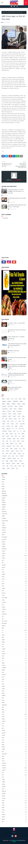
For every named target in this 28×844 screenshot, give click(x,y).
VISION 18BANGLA (17, 180)
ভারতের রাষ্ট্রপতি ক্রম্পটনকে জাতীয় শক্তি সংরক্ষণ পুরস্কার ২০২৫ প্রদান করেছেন (17, 205)
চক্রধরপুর (3, 423)
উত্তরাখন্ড (14, 413)
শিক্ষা (21, 458)
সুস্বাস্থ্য (18, 463)
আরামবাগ (15, 408)
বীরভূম (18, 446)
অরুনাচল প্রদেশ (10, 406)
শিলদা (3, 461)
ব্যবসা (3, 448)
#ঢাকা (16, 398)
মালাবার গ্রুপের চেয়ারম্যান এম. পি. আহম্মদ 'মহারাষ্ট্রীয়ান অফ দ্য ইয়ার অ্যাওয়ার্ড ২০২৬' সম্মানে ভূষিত (16, 191)
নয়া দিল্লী (22, 433)
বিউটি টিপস (11, 443)
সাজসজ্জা (16, 461)
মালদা (3, 453)
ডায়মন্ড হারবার (8, 428)
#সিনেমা (20, 398)
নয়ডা (18, 433)
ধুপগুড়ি (24, 431)
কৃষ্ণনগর (15, 418)
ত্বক (16, 428)
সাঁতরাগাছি (20, 461)
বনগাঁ (10, 441)
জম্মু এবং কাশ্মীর (22, 423)
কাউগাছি (23, 416)
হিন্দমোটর (13, 468)
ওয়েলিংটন (14, 416)
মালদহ (21, 451)
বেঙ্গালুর (22, 446)
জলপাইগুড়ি (7, 426)
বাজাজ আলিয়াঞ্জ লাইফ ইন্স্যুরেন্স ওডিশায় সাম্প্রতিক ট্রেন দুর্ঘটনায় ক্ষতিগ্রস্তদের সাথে (17, 344)
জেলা (12, 426)
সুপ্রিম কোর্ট (8, 463)
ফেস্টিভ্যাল (22, 438)
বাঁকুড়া (3, 443)
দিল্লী (14, 431)
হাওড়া (23, 465)
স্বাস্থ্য (7, 465)
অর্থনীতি (16, 406)
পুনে (19, 436)
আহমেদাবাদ (9, 411)
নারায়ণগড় (7, 436)
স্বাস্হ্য (11, 465)
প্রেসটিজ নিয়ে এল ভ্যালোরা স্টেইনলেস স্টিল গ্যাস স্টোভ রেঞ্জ (17, 381)
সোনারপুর (22, 463)
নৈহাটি (12, 436)
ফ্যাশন (3, 441)
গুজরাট (19, 421)
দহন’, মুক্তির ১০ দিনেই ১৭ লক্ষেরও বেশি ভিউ (16, 323)
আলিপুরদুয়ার (20, 408)
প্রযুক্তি (14, 438)
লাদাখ (18, 458)
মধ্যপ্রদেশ (12, 451)
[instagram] (16, 6)
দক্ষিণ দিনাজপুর (4, 431)
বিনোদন (20, 443)
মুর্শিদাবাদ (14, 453)
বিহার (14, 446)
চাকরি (8, 423)
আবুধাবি (11, 408)
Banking (4, 401)
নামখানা (3, 436)
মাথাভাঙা (17, 451)
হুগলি (17, 468)
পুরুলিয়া (23, 436)
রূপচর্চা (13, 456)
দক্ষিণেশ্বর (10, 431)
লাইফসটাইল (21, 456)
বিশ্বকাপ (3, 446)
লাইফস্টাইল (9, 458)
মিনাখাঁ (7, 453)
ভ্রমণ (3, 451)
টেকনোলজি (21, 426)
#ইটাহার (3, 398)
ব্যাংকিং (7, 448)
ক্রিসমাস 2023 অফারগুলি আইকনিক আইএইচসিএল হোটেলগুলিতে (14, 388)
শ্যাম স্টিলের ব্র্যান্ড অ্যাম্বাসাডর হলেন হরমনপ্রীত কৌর (17, 199)
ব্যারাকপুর (16, 448)
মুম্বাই (10, 453)
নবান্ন (15, 433)
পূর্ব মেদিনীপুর (9, 438)
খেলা (16, 421)
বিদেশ (16, 443)
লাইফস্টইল (3, 458)
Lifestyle (13, 403)
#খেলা (12, 398)
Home (4, 12)
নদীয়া (3, 433)
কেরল (19, 418)
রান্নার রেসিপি (4, 456)
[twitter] (14, 6)
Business (9, 401)
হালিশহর (8, 468)
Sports (23, 403)
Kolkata (8, 403)
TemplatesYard (14, 840)
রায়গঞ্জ (9, 456)
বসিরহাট (18, 441)
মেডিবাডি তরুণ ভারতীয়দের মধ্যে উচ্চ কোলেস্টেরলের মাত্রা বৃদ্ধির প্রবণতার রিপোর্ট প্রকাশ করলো (17, 374)
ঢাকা (13, 428)
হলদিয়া (19, 465)
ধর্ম (20, 431)
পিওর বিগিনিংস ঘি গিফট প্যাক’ (13, 350)
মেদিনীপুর (19, 453)
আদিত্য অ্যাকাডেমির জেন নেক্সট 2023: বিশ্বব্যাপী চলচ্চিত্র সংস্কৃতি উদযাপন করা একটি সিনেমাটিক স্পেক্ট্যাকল (17, 366)
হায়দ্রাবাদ (3, 468)
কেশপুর (23, 418)
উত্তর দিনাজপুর (19, 411)
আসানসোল (3, 411)
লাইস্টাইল (14, 458)
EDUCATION (15, 401)
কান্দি (6, 418)
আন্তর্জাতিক (20, 406)
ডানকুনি (3, 428)
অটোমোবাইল (4, 406)
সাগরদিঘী (11, 461)
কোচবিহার (3, 421)
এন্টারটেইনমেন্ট (4, 416)
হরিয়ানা (15, 465)
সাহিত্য (3, 463)
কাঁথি (3, 418)
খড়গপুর (12, 421)
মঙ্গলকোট (7, 451)
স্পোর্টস (3, 465)
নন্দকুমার (7, 433)
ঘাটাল (23, 421)
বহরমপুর (22, 441)
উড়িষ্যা (14, 411)
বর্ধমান (14, 441)
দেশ (6, 12)
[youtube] (14, 261)
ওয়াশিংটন (9, 416)
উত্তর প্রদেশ (4, 413)
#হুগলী (24, 398)
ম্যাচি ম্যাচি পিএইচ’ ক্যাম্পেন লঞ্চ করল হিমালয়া (16, 330)
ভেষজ (24, 448)
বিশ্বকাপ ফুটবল (9, 446)
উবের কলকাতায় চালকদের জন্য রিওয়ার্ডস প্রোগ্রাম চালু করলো (17, 358)
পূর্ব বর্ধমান (3, 438)
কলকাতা (19, 416)
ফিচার (18, 438)
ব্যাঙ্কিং (11, 448)
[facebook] (11, 6)
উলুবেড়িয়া (19, 413)
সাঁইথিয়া (7, 461)
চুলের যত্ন (12, 423)
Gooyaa (14, 841)
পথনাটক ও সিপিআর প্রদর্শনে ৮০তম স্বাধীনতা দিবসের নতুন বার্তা (16, 337)
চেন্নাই (17, 423)
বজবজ (7, 441)
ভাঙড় (20, 448)
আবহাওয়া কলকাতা (5, 408)
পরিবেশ (16, 436)
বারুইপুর (7, 443)
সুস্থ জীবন (13, 463)
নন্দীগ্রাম (11, 433)
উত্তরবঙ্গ (9, 413)
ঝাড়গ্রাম (16, 426)
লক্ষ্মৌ (17, 456)
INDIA (3, 403)
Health (21, 401)
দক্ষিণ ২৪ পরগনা (21, 428)
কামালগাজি (10, 418)
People (18, 403)
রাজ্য (23, 453)
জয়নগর (3, 426)
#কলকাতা (8, 398)
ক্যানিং (8, 421)
